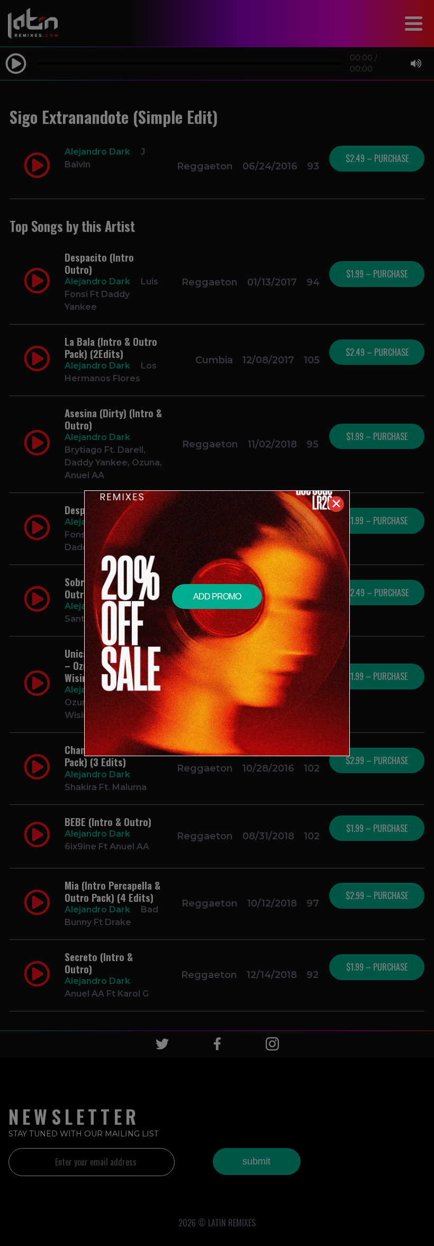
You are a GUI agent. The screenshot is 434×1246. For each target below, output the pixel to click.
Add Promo (217, 596)
